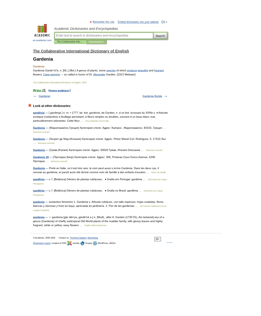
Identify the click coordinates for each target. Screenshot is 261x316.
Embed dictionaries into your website (138, 22)
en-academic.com (42, 40)
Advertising (93, 238)
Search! (160, 35)
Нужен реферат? (60, 90)
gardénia (39, 112)
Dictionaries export (41, 243)
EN (163, 22)
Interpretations (96, 41)
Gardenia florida (152, 96)
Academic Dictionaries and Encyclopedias (86, 29)
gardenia (39, 201)
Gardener (44, 96)
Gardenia (39, 127)
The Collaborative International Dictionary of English (70, 41)
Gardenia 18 (41, 157)
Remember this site (103, 22)
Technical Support (78, 238)
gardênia (39, 179)
